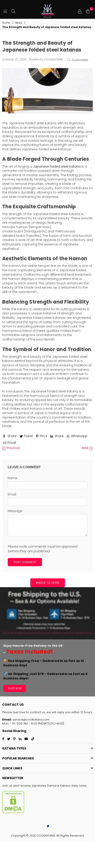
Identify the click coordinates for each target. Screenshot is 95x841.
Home (6, 23)
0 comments (80, 59)
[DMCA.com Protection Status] (13, 812)
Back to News (48, 582)
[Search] (13, 11)
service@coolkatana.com (30, 719)
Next (85, 448)
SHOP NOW (15, 688)
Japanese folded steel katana (57, 166)
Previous (13, 448)
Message (15, 511)
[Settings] (80, 11)
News (18, 23)
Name (12, 478)
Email (12, 494)
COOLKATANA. (46, 835)
